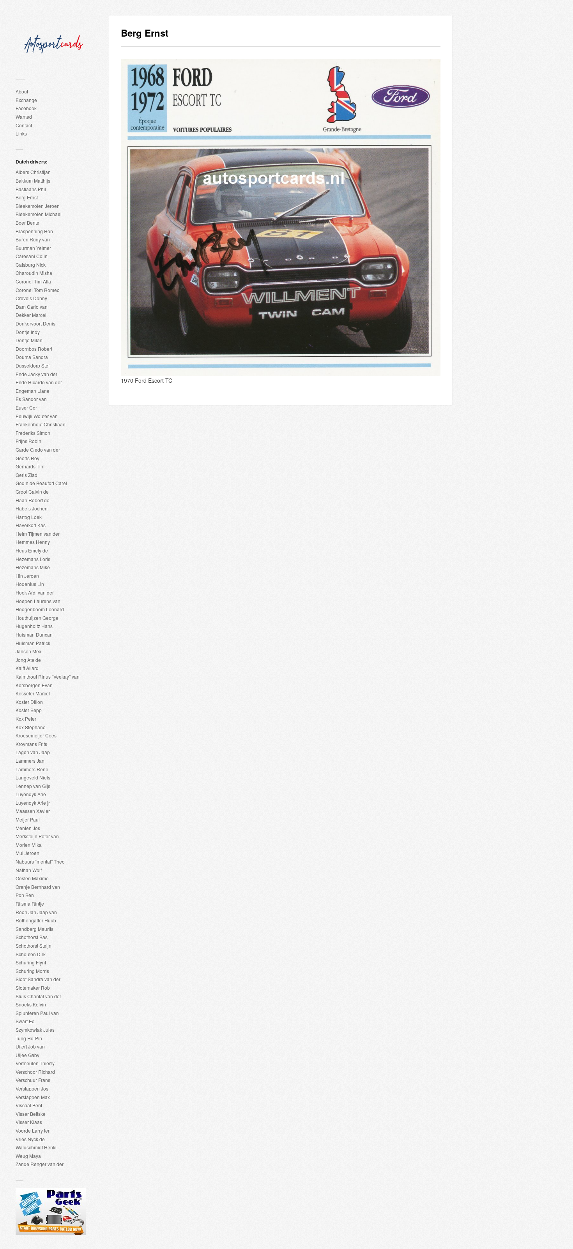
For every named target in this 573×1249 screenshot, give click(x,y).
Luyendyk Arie (31, 794)
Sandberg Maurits (34, 928)
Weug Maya (28, 1155)
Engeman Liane (33, 390)
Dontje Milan (29, 340)
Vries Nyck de (30, 1139)
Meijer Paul (28, 819)
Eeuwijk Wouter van (37, 416)
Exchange (26, 100)
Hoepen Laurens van (38, 601)
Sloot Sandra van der (38, 979)
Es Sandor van (31, 399)
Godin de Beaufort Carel (41, 483)
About (22, 91)
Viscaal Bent (29, 1105)
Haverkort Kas (31, 525)
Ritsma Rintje (30, 903)
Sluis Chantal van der (38, 996)
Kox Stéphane (31, 727)
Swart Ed (25, 1021)
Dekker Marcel (31, 314)
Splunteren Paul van (37, 1013)
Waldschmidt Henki (36, 1147)
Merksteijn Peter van (37, 836)
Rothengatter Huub (36, 920)
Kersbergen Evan (34, 685)
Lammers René (32, 769)
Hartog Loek (29, 517)
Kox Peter (26, 718)
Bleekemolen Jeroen (38, 205)
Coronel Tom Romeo (38, 290)
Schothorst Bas (32, 937)
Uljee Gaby (27, 1055)
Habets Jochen (32, 508)
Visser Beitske (31, 1113)
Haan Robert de (33, 500)
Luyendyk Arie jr (33, 802)
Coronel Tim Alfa (33, 281)
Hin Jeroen (27, 575)
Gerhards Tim (30, 466)
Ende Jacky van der (36, 374)
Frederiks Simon (33, 432)
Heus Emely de (32, 550)
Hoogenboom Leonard (40, 609)
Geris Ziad (26, 474)
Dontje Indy (28, 332)
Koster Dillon (29, 701)
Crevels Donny (31, 298)
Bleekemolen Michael (39, 214)
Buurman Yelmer (33, 248)
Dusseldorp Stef (33, 365)
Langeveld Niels (33, 777)
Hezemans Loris (33, 559)
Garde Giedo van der (38, 449)
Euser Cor (26, 407)
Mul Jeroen (27, 853)
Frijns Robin (28, 441)
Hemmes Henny (33, 541)
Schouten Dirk (31, 954)
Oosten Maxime (32, 878)
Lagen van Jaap (33, 752)
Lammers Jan (30, 760)
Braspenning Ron (34, 231)
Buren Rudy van (33, 239)
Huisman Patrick (33, 643)
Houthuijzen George (37, 617)
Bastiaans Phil (31, 189)
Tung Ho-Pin (29, 1038)
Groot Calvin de (32, 491)
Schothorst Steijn (33, 945)
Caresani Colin (32, 256)
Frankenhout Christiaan (40, 424)
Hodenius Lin (30, 584)
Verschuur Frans (33, 1080)
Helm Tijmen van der (38, 533)
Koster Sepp (29, 710)
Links (21, 133)
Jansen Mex (28, 651)
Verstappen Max (33, 1097)
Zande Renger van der (40, 1164)
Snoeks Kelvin (31, 1004)
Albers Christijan (33, 172)
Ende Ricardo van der (39, 382)
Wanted (24, 116)
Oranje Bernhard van (38, 886)
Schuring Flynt (31, 962)
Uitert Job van (30, 1046)
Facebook (26, 108)
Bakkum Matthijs (33, 180)
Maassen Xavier (33, 810)
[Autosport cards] (55, 40)
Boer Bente (27, 222)
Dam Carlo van (32, 306)
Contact (24, 125)
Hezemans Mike (33, 567)
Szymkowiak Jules (35, 1029)
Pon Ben (25, 895)
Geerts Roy (27, 458)
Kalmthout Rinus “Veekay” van (48, 676)
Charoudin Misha (34, 272)
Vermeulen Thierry (35, 1063)
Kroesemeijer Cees (36, 735)
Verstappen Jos (32, 1088)
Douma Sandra (32, 357)
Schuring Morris (32, 971)
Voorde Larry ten (33, 1130)
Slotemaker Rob (33, 987)
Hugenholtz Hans (34, 626)
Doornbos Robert (34, 348)
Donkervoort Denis (35, 323)
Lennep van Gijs (33, 786)
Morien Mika (29, 844)
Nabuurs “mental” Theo (40, 861)
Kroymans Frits (31, 744)
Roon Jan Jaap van (36, 912)
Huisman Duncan (34, 634)
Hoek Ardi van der (35, 592)
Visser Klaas (29, 1122)
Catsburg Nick (31, 264)
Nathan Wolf (29, 870)
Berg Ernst (27, 197)
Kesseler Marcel (33, 693)
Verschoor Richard (35, 1071)
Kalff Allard (27, 668)
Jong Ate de (28, 659)
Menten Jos (28, 828)
